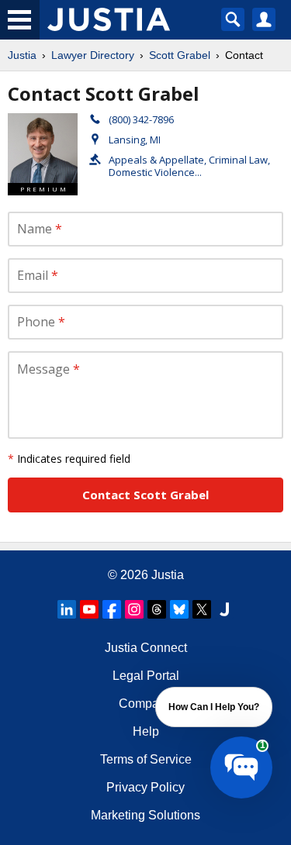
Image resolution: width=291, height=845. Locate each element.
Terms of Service (146, 759)
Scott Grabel (179, 55)
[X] (201, 609)
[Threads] (156, 609)
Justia (22, 55)
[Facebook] (111, 609)
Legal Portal (146, 675)
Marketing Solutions (145, 815)
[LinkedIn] (66, 609)
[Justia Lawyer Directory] (224, 609)
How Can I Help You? (213, 707)
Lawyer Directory (92, 55)
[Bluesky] (179, 609)
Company (145, 703)
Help (146, 731)
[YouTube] (89, 609)
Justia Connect (146, 647)
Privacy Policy (145, 787)
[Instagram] (134, 609)
